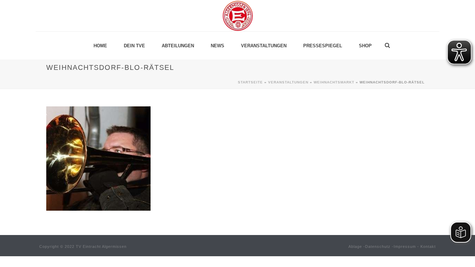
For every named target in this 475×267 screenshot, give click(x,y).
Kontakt (428, 246)
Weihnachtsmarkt (334, 82)
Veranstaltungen (264, 45)
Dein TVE (134, 45)
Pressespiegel (322, 45)
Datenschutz (378, 246)
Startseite (250, 82)
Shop (365, 45)
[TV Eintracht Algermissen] (237, 15)
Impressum (405, 246)
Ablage (355, 246)
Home (100, 45)
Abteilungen (178, 45)
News (217, 45)
